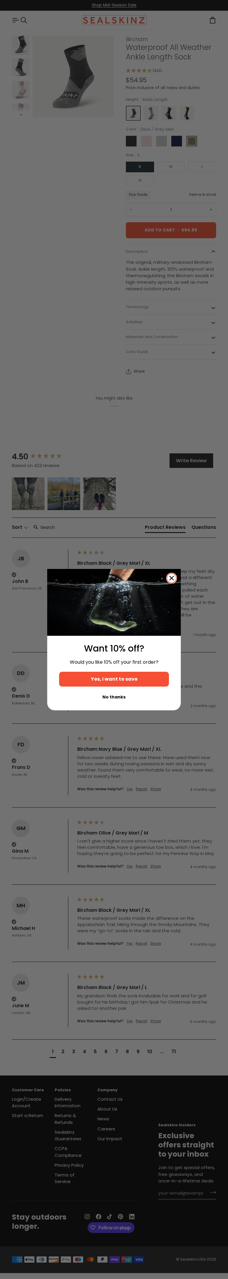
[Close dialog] (171, 578)
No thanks (114, 697)
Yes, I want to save (114, 679)
